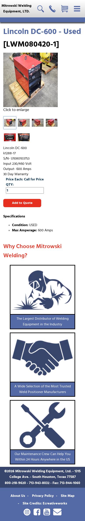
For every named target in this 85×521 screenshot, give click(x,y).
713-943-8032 (39, 483)
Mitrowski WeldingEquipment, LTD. (16, 8)
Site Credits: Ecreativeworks (45, 503)
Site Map (68, 495)
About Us (17, 495)
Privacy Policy (43, 495)
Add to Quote (22, 203)
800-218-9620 (15, 483)
